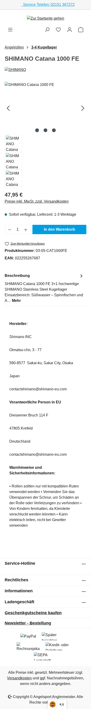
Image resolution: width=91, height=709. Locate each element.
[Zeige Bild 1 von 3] (37, 130)
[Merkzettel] (58, 29)
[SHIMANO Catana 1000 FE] (45, 108)
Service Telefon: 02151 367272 (48, 5)
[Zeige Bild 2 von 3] (45, 130)
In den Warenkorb (59, 229)
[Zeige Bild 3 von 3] (54, 130)
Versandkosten (19, 678)
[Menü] (10, 29)
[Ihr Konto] (69, 29)
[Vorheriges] (8, 108)
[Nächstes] (82, 108)
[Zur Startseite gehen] (45, 18)
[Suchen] (47, 29)
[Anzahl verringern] (9, 229)
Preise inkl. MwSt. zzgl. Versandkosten (37, 201)
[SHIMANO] (45, 70)
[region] (45, 134)
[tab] (44, 288)
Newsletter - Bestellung (28, 623)
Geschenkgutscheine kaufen (33, 612)
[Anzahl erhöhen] (26, 229)
